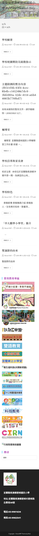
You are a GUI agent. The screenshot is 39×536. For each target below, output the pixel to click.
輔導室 (6, 129)
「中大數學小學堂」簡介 (16, 223)
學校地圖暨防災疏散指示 (16, 62)
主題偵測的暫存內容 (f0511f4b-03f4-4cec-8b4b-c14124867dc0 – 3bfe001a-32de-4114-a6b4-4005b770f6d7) (19, 91)
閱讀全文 (7, 52)
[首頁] (3, 27)
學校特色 (7, 192)
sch (8, 27)
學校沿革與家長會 (12, 161)
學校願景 (7, 39)
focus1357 (8, 45)
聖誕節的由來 (10, 250)
